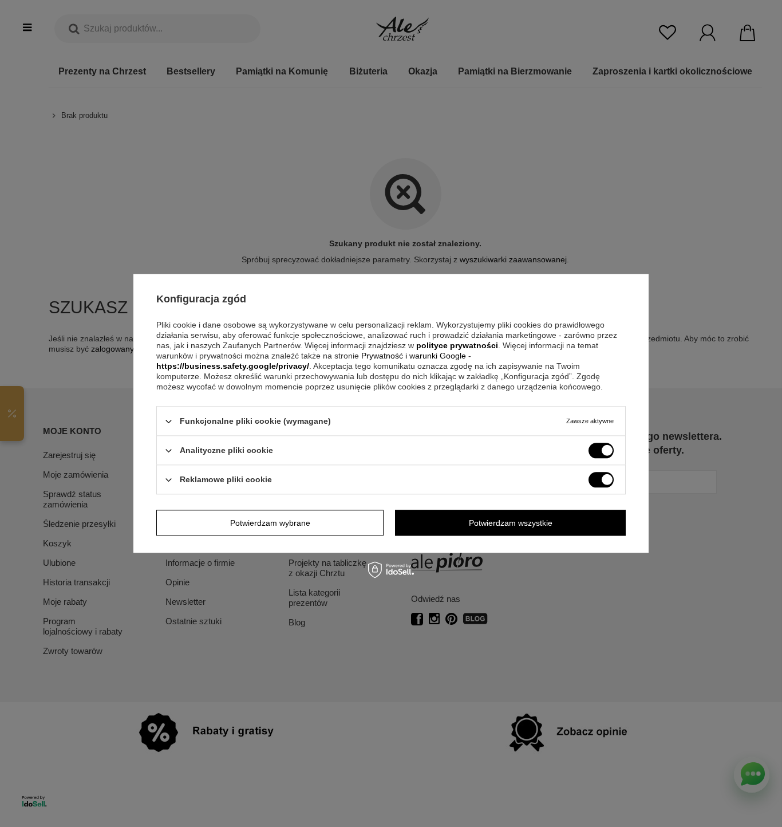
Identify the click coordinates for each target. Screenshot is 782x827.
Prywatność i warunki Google (414, 355)
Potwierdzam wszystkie (510, 522)
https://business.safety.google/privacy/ (232, 366)
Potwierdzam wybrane (270, 522)
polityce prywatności (457, 345)
